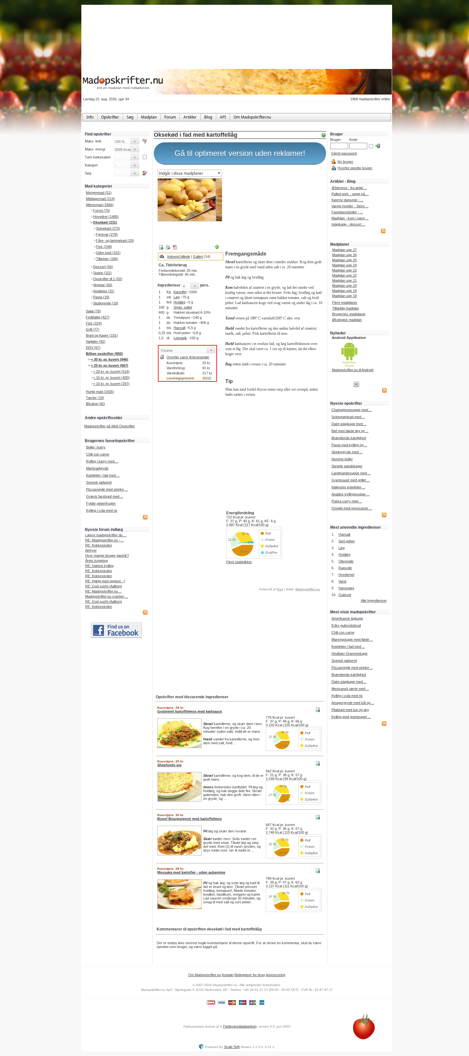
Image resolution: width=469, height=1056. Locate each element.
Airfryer (91, 550)
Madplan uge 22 (344, 275)
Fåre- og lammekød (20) (115, 240)
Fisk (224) (94, 323)
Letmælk (180, 338)
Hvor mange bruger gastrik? (107, 555)
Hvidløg (179, 302)
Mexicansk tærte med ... (350, 689)
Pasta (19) (101, 297)
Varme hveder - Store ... (349, 206)
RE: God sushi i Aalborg (103, 586)
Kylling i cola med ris (101, 510)
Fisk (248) (104, 247)
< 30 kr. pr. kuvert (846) (109, 359)
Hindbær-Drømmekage (349, 653)
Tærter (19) (95, 398)
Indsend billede (178, 256)
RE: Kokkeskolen (98, 545)
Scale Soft (232, 1047)
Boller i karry (96, 447)
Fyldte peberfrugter (101, 503)
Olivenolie (346, 561)
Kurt (280, 589)
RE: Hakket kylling (99, 566)
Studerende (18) (105, 303)
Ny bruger (345, 162)
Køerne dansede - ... (347, 200)
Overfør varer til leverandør (188, 357)
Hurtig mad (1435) (100, 392)
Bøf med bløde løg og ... (349, 431)
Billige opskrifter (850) (104, 354)
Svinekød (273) (108, 228)
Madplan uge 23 (344, 270)
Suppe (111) (102, 273)
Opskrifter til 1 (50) (107, 279)
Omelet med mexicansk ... (351, 508)
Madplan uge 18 (344, 296)
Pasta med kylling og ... (349, 445)
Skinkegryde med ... (346, 452)
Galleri (198, 256)
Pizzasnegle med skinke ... (107, 489)
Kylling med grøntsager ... (351, 717)
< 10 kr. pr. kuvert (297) (111, 384)
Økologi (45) (95, 404)
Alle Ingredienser (374, 600)
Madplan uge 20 (344, 285)
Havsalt (179, 328)
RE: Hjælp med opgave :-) (105, 581)
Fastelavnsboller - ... (347, 212)
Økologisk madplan (347, 320)
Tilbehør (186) (107, 259)
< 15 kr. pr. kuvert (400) (111, 377)
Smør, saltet (183, 307)
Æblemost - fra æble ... (349, 188)
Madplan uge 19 (344, 291)
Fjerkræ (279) (107, 234)
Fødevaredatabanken (240, 1026)
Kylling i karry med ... (102, 461)
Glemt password (344, 153)
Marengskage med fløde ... (352, 639)
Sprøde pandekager (346, 466)
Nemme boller (342, 459)
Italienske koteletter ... (348, 487)
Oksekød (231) (105, 222)
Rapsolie (345, 568)
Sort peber (347, 541)
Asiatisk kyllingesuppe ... (350, 494)
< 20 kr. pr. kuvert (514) (111, 371)
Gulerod (345, 595)
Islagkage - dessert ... (348, 224)
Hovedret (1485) (106, 216)
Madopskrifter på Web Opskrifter (109, 426)
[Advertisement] (274, 209)
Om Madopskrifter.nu (204, 975)
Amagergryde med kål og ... (352, 703)
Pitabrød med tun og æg (350, 710)
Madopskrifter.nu (307, 589)
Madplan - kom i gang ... (349, 218)
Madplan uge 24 (344, 265)
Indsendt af (270, 589)
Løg (177, 297)
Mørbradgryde (97, 468)
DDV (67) (93, 347)
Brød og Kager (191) (102, 335)
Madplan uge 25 (344, 260)
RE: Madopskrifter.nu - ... (104, 540)
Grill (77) (92, 329)
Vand (342, 581)
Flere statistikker (239, 562)
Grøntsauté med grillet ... (350, 480)
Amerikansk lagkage (347, 618)
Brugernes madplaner (349, 314)
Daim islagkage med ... (349, 424)
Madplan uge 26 (344, 255)
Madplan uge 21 (344, 280)
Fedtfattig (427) (97, 317)
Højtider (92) (95, 341)
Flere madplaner (344, 302)
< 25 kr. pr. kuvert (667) (109, 365)
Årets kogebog (96, 560)
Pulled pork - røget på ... (350, 194)
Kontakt (228, 975)
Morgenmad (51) (99, 193)
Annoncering (275, 975)
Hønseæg (346, 588)
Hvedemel (346, 575)
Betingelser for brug (249, 975)
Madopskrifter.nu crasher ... (106, 596)
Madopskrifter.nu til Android (352, 370)
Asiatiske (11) (103, 291)
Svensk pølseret (99, 482)
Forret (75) (101, 210)
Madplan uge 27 (344, 250)
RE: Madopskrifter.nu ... (103, 591)
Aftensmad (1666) (100, 205)
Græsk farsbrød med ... (104, 496)
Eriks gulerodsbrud (346, 625)
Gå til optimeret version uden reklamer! (240, 153)
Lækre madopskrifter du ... (105, 535)
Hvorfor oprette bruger (355, 168)
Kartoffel (180, 292)
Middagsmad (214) (100, 199)
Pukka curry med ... (346, 501)
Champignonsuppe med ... (351, 410)
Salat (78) (93, 311)
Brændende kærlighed (348, 438)
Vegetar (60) (102, 285)
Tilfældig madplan (345, 308)
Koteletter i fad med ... (103, 475)
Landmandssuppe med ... (351, 473)
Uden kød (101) (108, 253)
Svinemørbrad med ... (348, 417)
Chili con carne (97, 454)
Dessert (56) (103, 267)
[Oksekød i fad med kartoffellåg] (190, 199)
